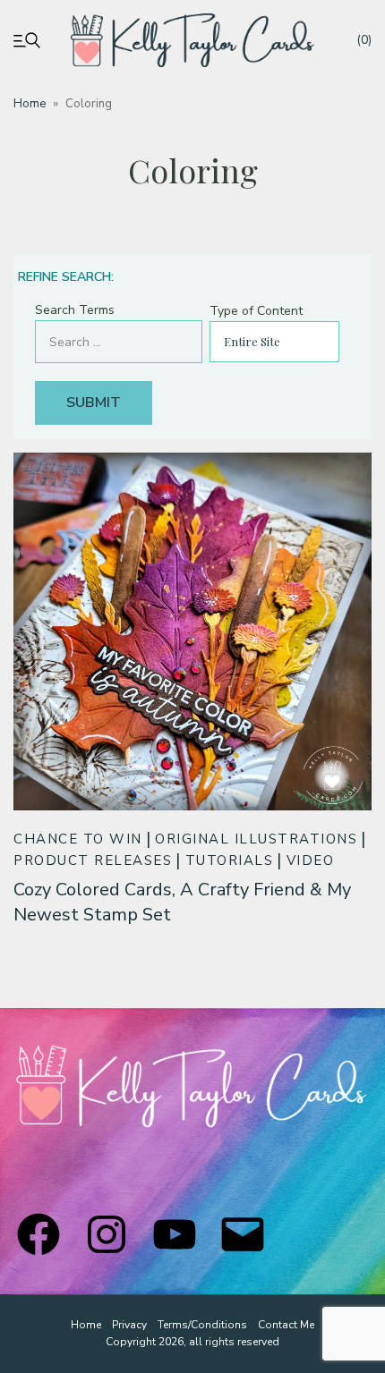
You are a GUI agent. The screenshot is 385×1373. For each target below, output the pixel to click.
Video (311, 860)
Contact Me (286, 1325)
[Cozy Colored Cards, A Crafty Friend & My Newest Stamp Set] (192, 631)
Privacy (129, 1325)
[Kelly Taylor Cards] (193, 40)
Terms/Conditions (202, 1325)
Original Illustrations (256, 839)
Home (29, 104)
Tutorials (229, 860)
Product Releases (92, 860)
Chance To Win (77, 839)
